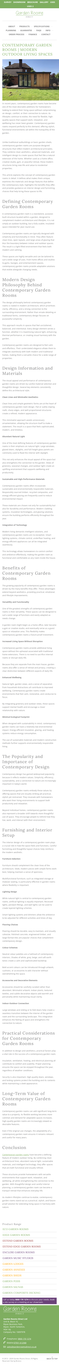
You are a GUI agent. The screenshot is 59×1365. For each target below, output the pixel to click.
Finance (33, 34)
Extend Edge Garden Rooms (22, 1246)
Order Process (16, 34)
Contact (45, 34)
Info (48, 30)
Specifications (42, 26)
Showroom (19, 2)
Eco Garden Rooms (15, 1229)
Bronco (18, 1361)
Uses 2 (30, 6)
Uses (52, 2)
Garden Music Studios (18, 1258)
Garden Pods (11, 1281)
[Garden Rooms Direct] (29, 14)
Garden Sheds (12, 1275)
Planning (11, 30)
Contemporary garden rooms (15, 1154)
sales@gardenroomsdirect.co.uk (21, 1346)
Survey (7, 2)
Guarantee (26, 30)
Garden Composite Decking (21, 1292)
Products (24, 26)
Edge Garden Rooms (16, 1235)
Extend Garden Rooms (18, 1240)
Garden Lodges (13, 1263)
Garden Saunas (13, 1287)
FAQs (38, 30)
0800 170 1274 (21, 1299)
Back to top (52, 1359)
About (11, 26)
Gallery (44, 2)
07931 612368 (20, 1342)
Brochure (32, 2)
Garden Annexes (14, 1269)
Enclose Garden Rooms (19, 1252)
